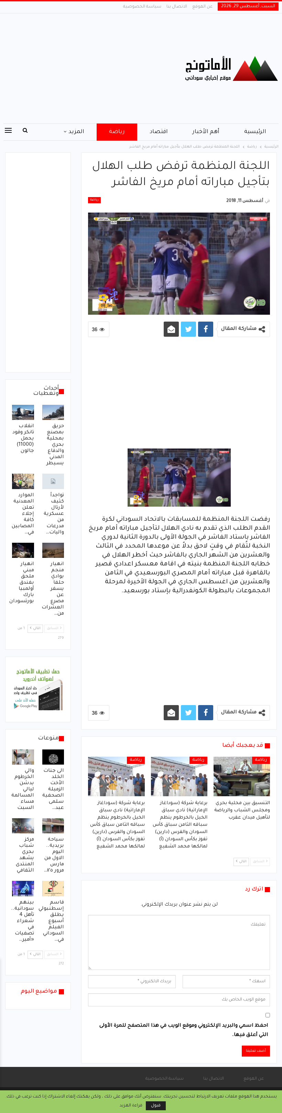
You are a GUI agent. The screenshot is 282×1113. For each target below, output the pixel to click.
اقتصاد (159, 132)
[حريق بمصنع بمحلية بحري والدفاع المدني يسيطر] (53, 412)
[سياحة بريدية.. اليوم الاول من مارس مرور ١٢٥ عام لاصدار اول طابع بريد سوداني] (53, 825)
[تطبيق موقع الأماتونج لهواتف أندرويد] (38, 690)
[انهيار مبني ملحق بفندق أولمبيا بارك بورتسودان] (23, 550)
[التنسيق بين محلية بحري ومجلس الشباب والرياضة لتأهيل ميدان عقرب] (242, 776)
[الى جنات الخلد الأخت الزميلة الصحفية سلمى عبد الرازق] (53, 757)
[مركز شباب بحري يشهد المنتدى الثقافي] (23, 825)
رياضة (117, 132)
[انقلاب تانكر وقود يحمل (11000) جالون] (23, 412)
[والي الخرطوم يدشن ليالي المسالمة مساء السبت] (23, 757)
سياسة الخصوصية (142, 6)
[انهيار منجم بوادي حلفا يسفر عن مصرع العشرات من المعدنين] (53, 550)
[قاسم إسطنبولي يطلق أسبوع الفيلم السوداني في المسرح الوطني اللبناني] (53, 888)
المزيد (76, 132)
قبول (156, 1105)
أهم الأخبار (206, 132)
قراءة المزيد (131, 1105)
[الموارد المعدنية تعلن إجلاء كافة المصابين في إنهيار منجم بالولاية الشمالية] (23, 481)
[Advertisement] (94, 68)
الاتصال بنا (176, 6)
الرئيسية (255, 132)
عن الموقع (202, 6)
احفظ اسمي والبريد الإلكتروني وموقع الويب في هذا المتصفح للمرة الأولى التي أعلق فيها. (183, 1030)
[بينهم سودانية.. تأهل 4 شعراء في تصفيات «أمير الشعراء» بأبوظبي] (23, 888)
